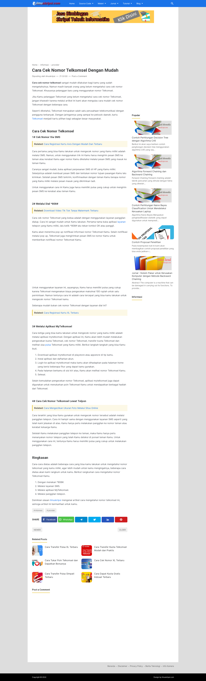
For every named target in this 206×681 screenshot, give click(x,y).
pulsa (48, 344)
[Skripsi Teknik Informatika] (46, 3)
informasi (38, 510)
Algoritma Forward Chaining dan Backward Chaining (149, 173)
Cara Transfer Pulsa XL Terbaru (61, 547)
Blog (138, 3)
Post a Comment (79, 76)
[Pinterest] (121, 519)
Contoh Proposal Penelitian (146, 242)
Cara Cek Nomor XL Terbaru (109, 560)
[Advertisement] (79, 43)
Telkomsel (37, 118)
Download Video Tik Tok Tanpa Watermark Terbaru (71, 210)
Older (122, 530)
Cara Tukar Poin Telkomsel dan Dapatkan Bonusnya (61, 562)
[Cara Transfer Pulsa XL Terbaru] (37, 550)
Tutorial (126, 3)
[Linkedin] (108, 519)
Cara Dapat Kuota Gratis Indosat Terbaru (107, 575)
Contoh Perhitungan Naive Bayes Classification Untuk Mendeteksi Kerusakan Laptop (149, 208)
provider (51, 510)
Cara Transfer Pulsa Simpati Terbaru (59, 575)
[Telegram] (81, 519)
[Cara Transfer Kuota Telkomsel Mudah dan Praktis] (86, 550)
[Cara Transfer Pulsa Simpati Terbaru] (37, 577)
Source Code (85, 3)
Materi (101, 3)
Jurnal (113, 3)
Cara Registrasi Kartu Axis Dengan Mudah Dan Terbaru (73, 144)
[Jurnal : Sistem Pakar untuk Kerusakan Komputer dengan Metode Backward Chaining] (153, 269)
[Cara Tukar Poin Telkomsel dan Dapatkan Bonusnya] (37, 564)
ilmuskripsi (55, 500)
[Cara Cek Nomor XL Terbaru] (86, 564)
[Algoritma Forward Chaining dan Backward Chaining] (153, 167)
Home (72, 3)
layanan (121, 221)
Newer (37, 530)
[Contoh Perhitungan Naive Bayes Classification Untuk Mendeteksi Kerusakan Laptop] (153, 201)
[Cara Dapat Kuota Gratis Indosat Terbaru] (86, 577)
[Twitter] (94, 519)
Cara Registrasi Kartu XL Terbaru (61, 312)
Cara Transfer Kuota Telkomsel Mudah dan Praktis (110, 549)
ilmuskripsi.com (168, 677)
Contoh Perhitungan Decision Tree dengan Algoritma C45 (150, 139)
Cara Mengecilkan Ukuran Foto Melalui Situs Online (71, 408)
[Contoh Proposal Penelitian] (153, 238)
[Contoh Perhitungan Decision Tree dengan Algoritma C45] (153, 133)
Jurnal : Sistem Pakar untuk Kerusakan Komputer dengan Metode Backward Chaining (152, 276)
